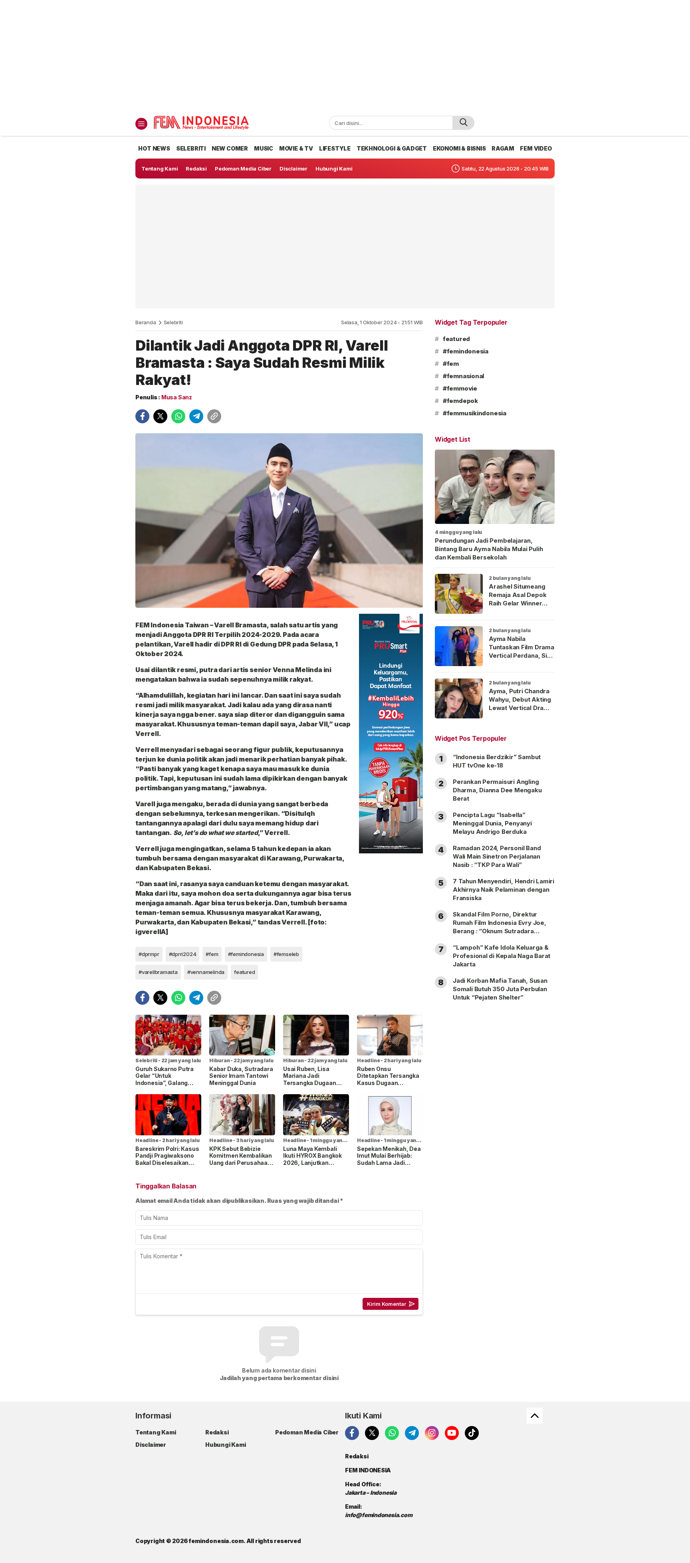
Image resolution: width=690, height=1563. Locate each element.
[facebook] (142, 416)
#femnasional (463, 376)
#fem (212, 954)
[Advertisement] (345, 56)
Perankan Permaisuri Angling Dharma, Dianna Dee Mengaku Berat (497, 790)
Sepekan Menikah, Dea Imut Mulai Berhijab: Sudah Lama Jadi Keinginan (389, 1159)
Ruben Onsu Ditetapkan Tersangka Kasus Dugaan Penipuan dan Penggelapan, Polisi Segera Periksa (388, 1086)
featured (244, 972)
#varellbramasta (158, 972)
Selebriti (173, 322)
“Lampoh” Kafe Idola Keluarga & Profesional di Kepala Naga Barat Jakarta (501, 956)
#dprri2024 (182, 954)
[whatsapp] (178, 416)
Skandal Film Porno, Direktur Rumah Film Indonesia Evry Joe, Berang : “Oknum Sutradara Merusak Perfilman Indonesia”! (499, 926)
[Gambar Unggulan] (279, 520)
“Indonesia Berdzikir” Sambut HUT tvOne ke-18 (497, 761)
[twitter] (160, 416)
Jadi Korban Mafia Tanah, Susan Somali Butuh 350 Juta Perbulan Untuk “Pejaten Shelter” (500, 989)
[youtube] (452, 1433)
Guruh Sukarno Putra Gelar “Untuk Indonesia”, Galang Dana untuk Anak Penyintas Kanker (164, 1082)
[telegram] (196, 416)
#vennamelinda (205, 972)
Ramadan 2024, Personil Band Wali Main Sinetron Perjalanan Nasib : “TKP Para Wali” (497, 856)
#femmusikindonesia (474, 413)
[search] (463, 123)
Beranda (145, 322)
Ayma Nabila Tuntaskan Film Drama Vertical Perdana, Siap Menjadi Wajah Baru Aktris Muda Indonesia (521, 659)
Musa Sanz (176, 397)
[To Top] (535, 1416)
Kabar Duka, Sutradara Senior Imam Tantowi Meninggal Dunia (241, 1075)
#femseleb (286, 954)
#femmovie (460, 388)
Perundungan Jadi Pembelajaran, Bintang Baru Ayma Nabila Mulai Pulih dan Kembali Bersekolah (489, 549)
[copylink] (214, 416)
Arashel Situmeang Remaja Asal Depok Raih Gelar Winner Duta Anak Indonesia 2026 (519, 603)
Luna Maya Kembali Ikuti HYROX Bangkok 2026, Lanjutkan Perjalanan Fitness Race (312, 1162)
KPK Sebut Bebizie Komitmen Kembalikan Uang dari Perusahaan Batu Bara (240, 1159)
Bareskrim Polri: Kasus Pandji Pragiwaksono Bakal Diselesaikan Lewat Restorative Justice (167, 1162)
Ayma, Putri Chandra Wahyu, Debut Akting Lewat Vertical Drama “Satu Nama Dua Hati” (521, 703)
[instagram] (432, 1433)
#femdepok (460, 401)
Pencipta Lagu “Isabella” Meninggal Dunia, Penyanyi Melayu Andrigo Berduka (492, 823)
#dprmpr (149, 954)
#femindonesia (246, 954)
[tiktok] (472, 1433)
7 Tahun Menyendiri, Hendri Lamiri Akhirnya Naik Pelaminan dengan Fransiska (503, 889)
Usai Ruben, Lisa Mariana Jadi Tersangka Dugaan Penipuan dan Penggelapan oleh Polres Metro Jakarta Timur (312, 1089)
